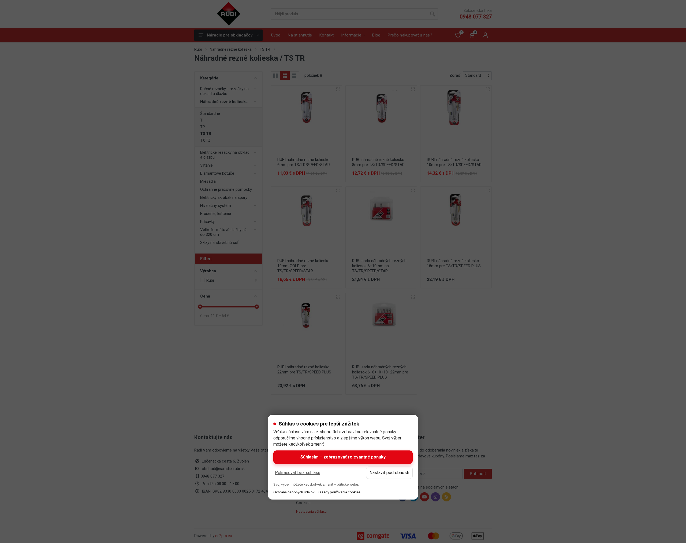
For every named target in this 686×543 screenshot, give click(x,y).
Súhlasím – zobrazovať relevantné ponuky (343, 457)
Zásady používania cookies (338, 492)
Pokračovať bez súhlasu (297, 472)
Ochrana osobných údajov (294, 492)
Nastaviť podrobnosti (389, 472)
